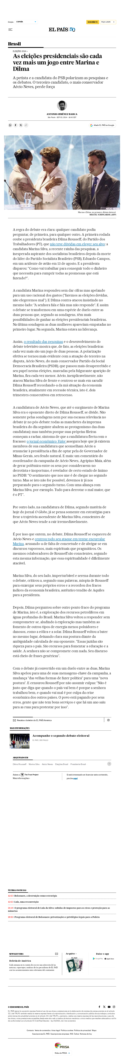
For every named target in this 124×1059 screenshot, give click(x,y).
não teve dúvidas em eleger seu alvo (77, 244)
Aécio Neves (47, 764)
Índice (76, 1034)
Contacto (30, 1030)
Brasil (14, 44)
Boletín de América (20, 961)
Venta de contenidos (43, 1030)
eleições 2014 (19, 51)
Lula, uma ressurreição (26, 902)
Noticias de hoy (86, 1034)
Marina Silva (34, 764)
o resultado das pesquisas (43, 341)
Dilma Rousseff (19, 764)
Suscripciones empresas (60, 1034)
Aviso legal (55, 1030)
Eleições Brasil (61, 764)
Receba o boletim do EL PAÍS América (34, 720)
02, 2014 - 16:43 (66, 117)
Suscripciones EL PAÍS (41, 1034)
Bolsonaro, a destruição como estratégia (35, 895)
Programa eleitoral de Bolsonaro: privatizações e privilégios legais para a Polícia (57, 917)
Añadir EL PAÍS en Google (104, 125)
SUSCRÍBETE (93, 22)
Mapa (94, 1030)
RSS (71, 1034)
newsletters (16, 954)
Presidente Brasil (78, 764)
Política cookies (67, 1030)
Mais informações (21, 778)
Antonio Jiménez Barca (62, 114)
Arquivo (70, 954)
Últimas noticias (17, 890)
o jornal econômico (46, 441)
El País (35, 740)
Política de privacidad (82, 1030)
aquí (75, 778)
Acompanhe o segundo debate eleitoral (61, 736)
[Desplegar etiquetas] (109, 764)
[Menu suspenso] (10, 29)
